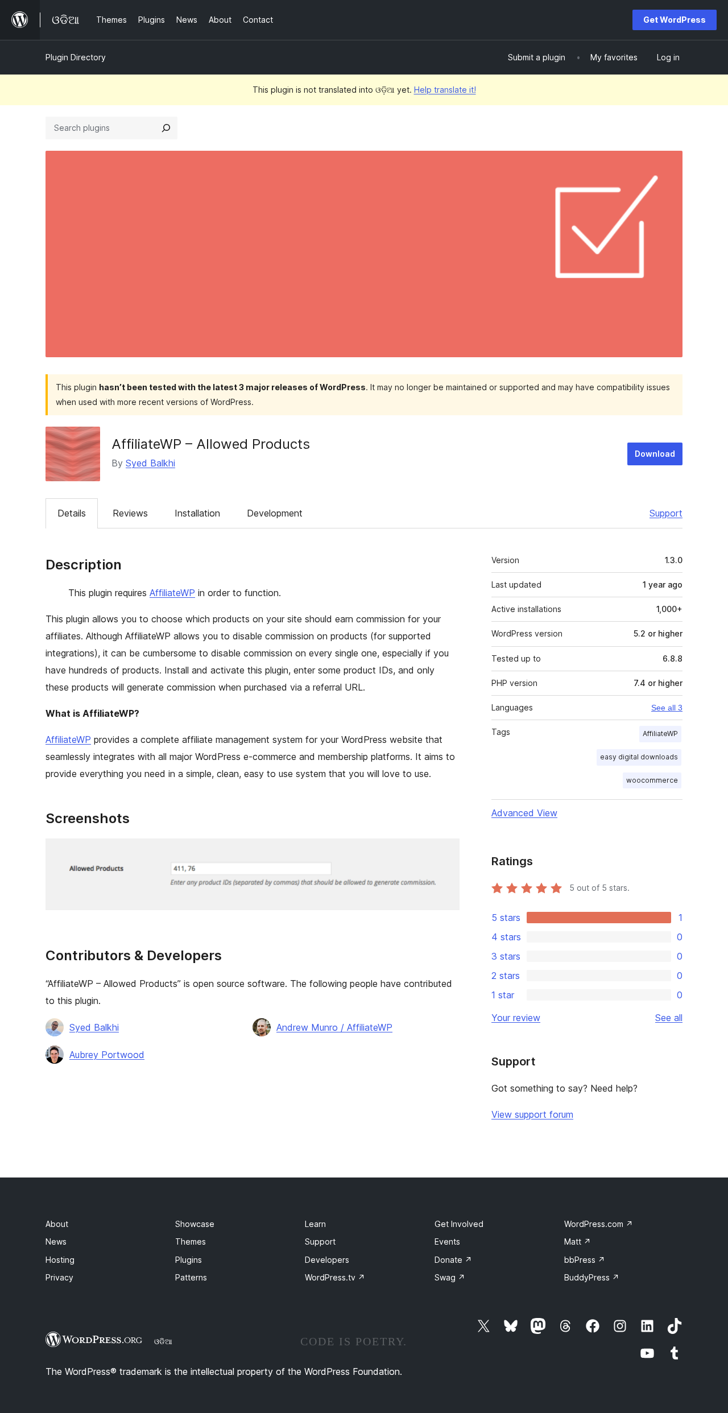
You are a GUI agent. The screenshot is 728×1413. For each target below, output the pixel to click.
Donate (453, 1260)
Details (71, 513)
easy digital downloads (639, 757)
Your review (515, 1017)
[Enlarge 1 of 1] (444, 854)
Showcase (194, 1224)
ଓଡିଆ (163, 1341)
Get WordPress (674, 19)
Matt (577, 1241)
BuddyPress (591, 1277)
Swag (450, 1277)
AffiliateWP (172, 592)
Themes (190, 1241)
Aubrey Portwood (106, 1054)
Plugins (188, 1260)
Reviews (130, 513)
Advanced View (524, 813)
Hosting (60, 1260)
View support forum (532, 1114)
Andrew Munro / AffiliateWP (334, 1027)
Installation (197, 513)
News (56, 1241)
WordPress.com (598, 1224)
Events (447, 1241)
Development (275, 513)
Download (655, 453)
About (57, 1224)
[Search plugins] (166, 128)
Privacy (59, 1277)
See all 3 (666, 707)
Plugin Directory (76, 57)
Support (666, 513)
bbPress (584, 1260)
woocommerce (652, 780)
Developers (327, 1260)
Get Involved (459, 1224)
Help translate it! (445, 89)
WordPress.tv (335, 1277)
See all (668, 1017)
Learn (315, 1224)
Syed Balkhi (150, 463)
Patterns (191, 1277)
